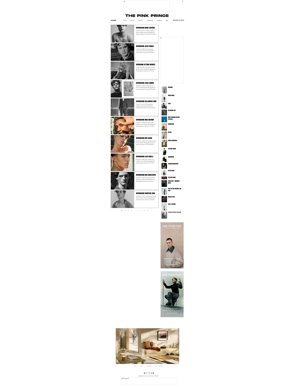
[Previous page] (125, 210)
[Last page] (147, 210)
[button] (134, 20)
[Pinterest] (148, 373)
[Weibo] (144, 373)
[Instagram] (149, 373)
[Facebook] (146, 373)
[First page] (121, 210)
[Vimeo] (151, 373)
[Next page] (144, 210)
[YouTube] (153, 373)
